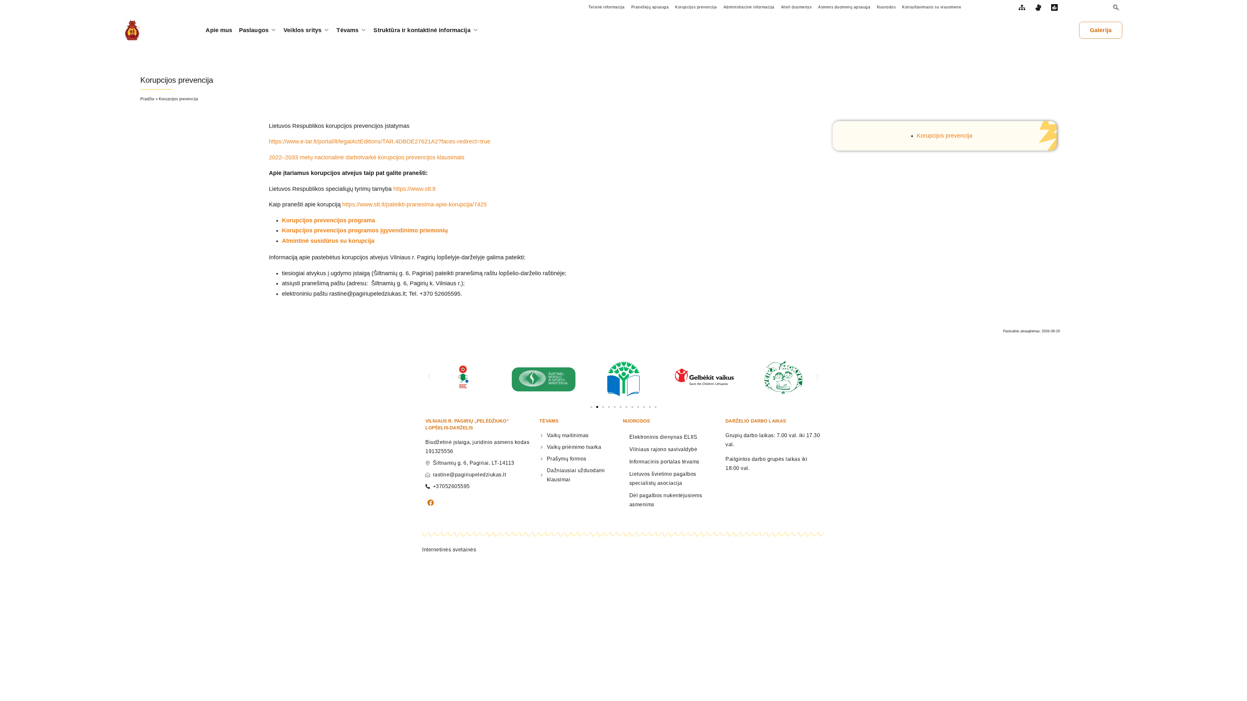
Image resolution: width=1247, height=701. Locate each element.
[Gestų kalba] (1039, 7)
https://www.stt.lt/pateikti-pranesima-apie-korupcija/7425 (414, 204)
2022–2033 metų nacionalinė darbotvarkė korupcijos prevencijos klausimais (366, 157)
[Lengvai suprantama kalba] (1055, 7)
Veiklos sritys (302, 30)
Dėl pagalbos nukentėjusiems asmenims (665, 500)
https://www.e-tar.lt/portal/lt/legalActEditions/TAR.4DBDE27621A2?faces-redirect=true (379, 141)
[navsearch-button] (1116, 8)
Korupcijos (298, 220)
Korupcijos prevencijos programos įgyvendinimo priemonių (365, 230)
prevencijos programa (344, 220)
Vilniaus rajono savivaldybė (663, 449)
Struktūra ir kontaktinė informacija (421, 30)
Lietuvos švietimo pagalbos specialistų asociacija (662, 478)
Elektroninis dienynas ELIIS (663, 437)
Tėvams (347, 30)
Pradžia (147, 99)
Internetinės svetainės (449, 549)
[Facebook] (430, 503)
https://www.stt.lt (414, 189)
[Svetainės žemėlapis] (1022, 7)
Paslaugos (254, 30)
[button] (429, 376)
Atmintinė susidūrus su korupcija (328, 241)
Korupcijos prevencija (944, 135)
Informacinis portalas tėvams (664, 461)
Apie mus (219, 30)
